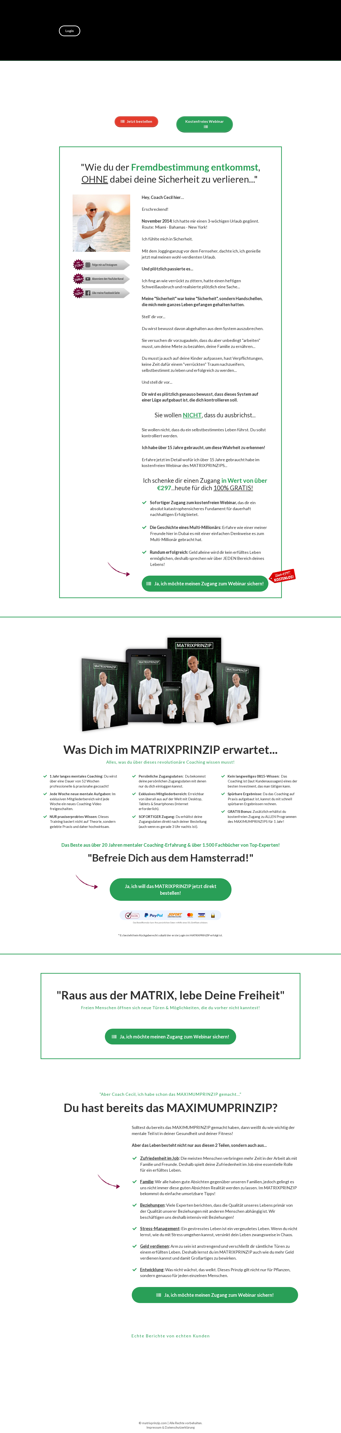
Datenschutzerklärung (180, 1427)
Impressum (153, 1427)
